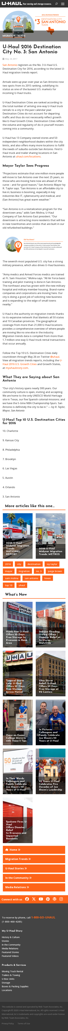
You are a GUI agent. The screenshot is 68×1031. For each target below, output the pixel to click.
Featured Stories (10, 952)
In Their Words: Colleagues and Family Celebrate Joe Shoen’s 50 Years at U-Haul (16, 784)
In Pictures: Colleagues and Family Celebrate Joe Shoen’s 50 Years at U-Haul (49, 735)
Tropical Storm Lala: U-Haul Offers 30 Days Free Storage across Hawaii (15, 686)
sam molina (11, 578)
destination (34, 564)
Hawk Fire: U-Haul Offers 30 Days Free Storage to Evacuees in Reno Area (17, 637)
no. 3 (39, 571)
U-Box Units (8, 978)
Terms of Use (24, 1023)
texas (47, 578)
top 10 (8, 585)
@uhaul (54, 356)
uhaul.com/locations (28, 156)
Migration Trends (14, 36)
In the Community (11, 944)
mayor (8, 571)
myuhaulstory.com (17, 368)
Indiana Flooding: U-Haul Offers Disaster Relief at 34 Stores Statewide (49, 637)
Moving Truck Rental (12, 971)
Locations (7, 990)
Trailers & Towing (11, 975)
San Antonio (10, 65)
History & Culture (11, 937)
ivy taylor (52, 564)
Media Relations (10, 948)
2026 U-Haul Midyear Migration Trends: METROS (50, 551)
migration (24, 571)
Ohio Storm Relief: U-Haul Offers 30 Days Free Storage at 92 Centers (49, 686)
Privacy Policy (8, 1023)
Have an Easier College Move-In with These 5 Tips (16, 738)
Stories (5, 940)
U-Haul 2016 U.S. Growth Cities (32, 362)
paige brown (55, 571)
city (19, 564)
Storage (6, 982)
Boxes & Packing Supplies (15, 986)
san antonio (31, 578)
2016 (8, 564)
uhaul (22, 585)
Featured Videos (10, 955)
